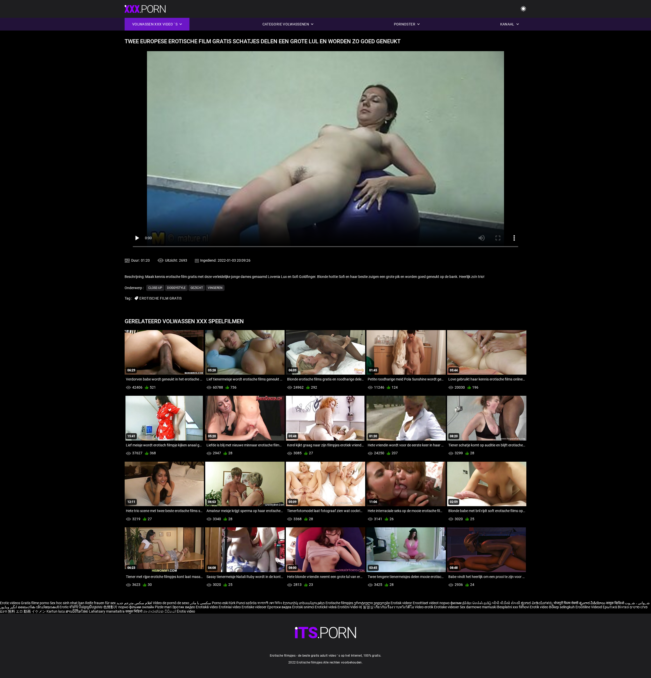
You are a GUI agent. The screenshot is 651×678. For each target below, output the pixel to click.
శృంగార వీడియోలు (592, 603)
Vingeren (215, 288)
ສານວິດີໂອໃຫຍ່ (77, 611)
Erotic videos (10, 603)
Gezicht (196, 288)
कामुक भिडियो (134, 611)
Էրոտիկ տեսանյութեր (304, 603)
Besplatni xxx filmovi (513, 607)
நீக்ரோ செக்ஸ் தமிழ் (476, 603)
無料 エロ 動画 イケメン (27, 611)
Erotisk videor (402, 603)
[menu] (523, 9)
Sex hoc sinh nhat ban (67, 603)
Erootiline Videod (589, 607)
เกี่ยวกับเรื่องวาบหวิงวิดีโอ (394, 607)
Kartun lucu (56, 611)
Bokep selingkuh (562, 607)
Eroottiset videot (426, 603)
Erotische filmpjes (339, 603)
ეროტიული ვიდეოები (372, 603)
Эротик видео (184, 607)
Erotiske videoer (254, 607)
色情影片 (110, 607)
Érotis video (186, 611)
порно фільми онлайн (136, 607)
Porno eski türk (223, 603)
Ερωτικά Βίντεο (616, 607)
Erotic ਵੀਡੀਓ (69, 607)
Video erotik (424, 607)
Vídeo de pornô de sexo (171, 603)
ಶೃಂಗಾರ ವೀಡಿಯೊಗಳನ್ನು (537, 603)
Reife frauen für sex (100, 603)
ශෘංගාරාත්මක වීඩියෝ (160, 611)
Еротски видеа (279, 607)
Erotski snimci (303, 607)
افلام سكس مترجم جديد (134, 603)
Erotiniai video (230, 607)
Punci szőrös (246, 603)
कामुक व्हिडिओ (615, 603)
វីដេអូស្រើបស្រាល (91, 607)
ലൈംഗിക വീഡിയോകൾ (39, 607)
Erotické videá (326, 607)
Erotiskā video (207, 607)
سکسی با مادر (200, 603)
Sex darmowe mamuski (478, 607)
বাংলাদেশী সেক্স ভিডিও (269, 603)
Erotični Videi (348, 607)
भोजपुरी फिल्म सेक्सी (566, 603)
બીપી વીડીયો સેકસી (506, 603)
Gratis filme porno (35, 603)
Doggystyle (176, 288)
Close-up (155, 288)
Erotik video (539, 607)
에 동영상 (366, 607)
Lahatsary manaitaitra (107, 611)
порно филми (450, 603)
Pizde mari (163, 607)
